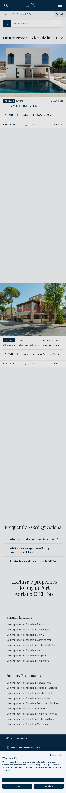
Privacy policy (57, 755)
